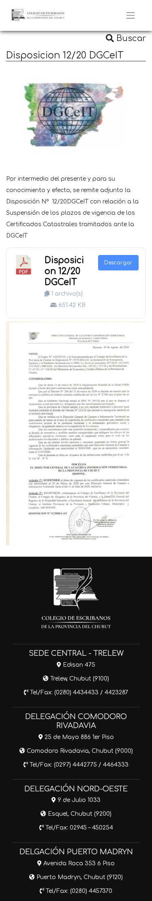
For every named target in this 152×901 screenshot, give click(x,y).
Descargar (118, 263)
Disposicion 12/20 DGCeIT (64, 271)
